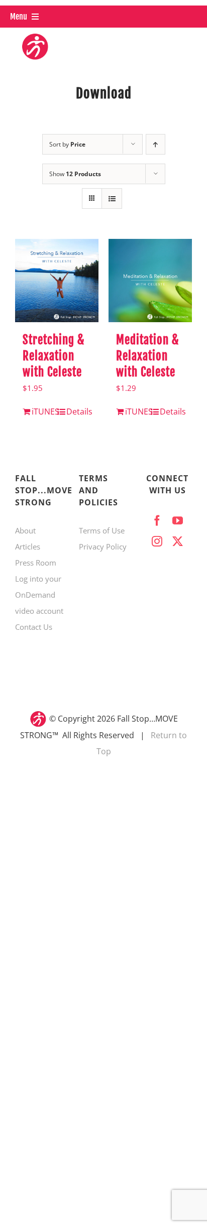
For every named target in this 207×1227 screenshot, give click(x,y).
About (25, 530)
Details (78, 411)
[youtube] (177, 520)
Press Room (35, 563)
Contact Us (33, 627)
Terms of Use (102, 530)
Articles (27, 546)
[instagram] (157, 541)
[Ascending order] (155, 144)
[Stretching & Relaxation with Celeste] (56, 280)
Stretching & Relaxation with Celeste (53, 356)
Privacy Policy (103, 546)
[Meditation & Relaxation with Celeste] (150, 280)
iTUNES (44, 411)
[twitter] (177, 541)
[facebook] (157, 520)
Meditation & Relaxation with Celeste (147, 356)
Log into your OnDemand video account (39, 595)
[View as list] (112, 198)
